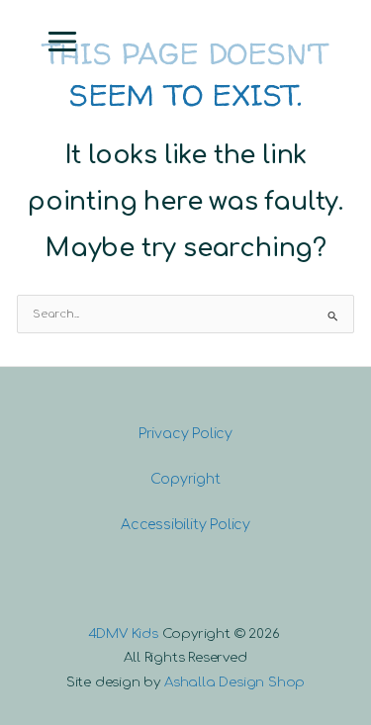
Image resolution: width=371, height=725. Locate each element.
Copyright (185, 479)
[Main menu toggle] (63, 42)
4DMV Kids (123, 633)
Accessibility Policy (185, 524)
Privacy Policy (185, 433)
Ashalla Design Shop (234, 682)
